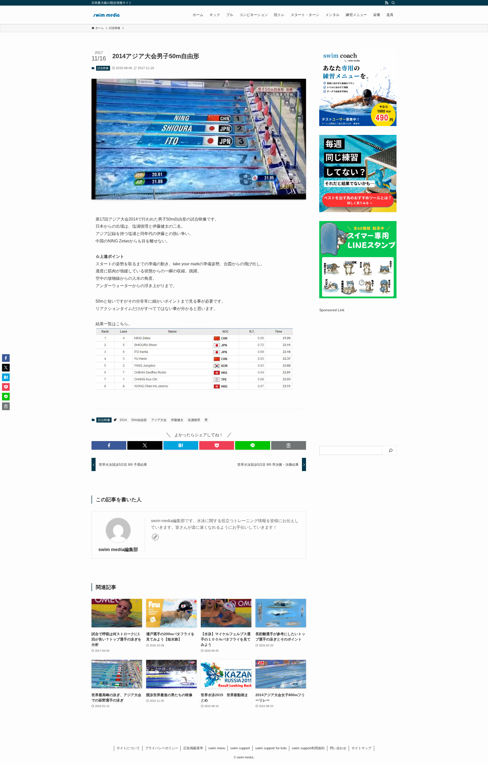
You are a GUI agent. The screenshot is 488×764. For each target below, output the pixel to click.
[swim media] (107, 15)
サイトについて (128, 748)
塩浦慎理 (194, 420)
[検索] (393, 3)
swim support (240, 748)
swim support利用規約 (308, 748)
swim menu (216, 748)
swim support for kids (271, 748)
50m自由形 (139, 420)
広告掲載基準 (193, 748)
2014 (123, 420)
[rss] (386, 3)
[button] (109, 445)
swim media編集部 (118, 549)
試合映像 (103, 68)
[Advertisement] (357, 356)
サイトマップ (361, 748)
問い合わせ (338, 748)
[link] (155, 537)
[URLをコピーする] (288, 445)
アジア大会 (158, 420)
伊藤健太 (177, 420)
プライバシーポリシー (161, 748)
